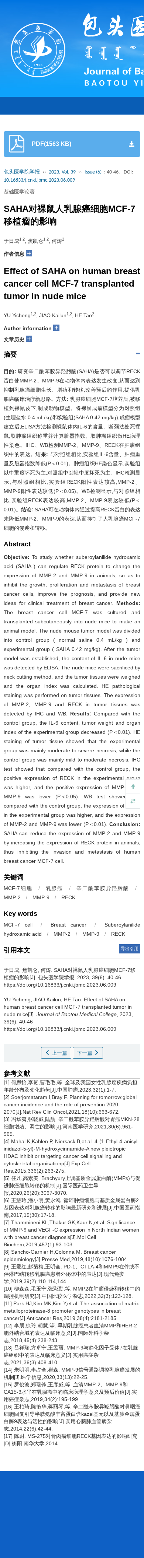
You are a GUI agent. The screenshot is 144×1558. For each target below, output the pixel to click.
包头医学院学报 (22, 172)
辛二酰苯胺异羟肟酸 (102, 888)
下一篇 (85, 1053)
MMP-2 (12, 897)
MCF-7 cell (18, 925)
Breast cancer (68, 925)
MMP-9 (40, 897)
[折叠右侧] (133, 801)
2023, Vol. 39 (62, 172)
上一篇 (58, 1053)
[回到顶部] (133, 786)
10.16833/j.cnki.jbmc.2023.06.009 (39, 180)
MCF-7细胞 (18, 888)
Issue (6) (93, 172)
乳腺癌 (55, 888)
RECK (68, 897)
